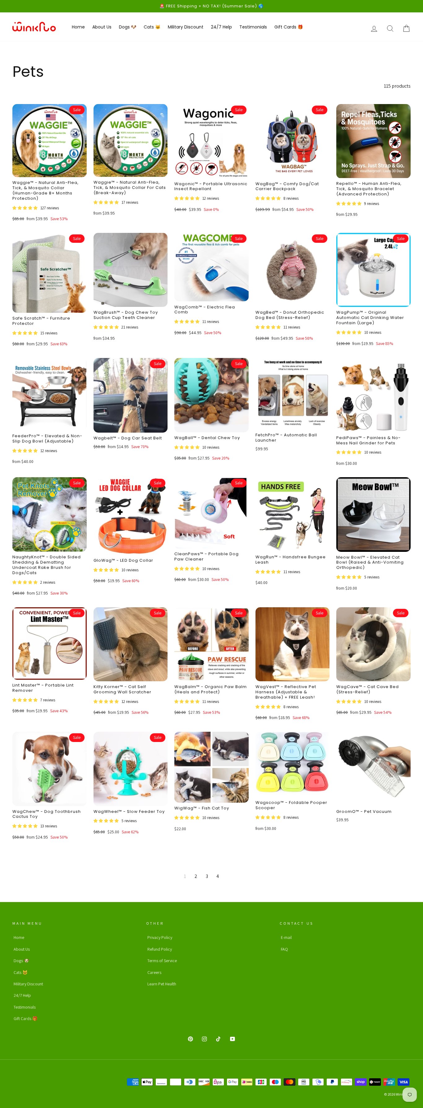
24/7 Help (221, 27)
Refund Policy (159, 949)
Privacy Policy (159, 937)
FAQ (284, 949)
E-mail (286, 937)
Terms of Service (162, 960)
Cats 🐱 (152, 27)
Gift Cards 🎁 (288, 27)
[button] (25, 207)
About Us (101, 27)
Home (78, 27)
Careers (154, 972)
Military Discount (185, 27)
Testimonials (253, 27)
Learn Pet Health (161, 984)
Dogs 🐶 (127, 27)
